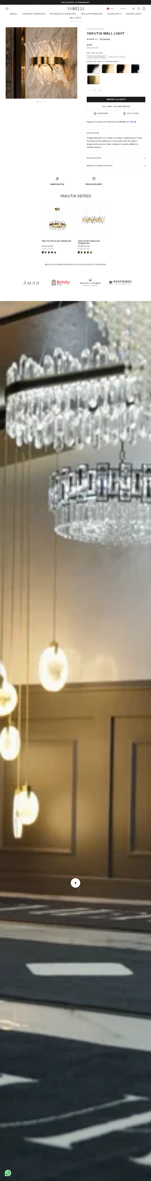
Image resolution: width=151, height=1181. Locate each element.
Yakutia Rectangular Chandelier (89, 242)
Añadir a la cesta (116, 99)
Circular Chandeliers (92, 14)
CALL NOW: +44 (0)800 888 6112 (116, 106)
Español (123, 9)
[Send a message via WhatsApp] (8, 1173)
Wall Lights (75, 18)
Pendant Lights (133, 14)
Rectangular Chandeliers (63, 14)
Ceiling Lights (114, 14)
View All (14, 14)
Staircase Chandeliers (33, 14)
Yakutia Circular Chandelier (56, 241)
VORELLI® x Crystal (95, 29)
